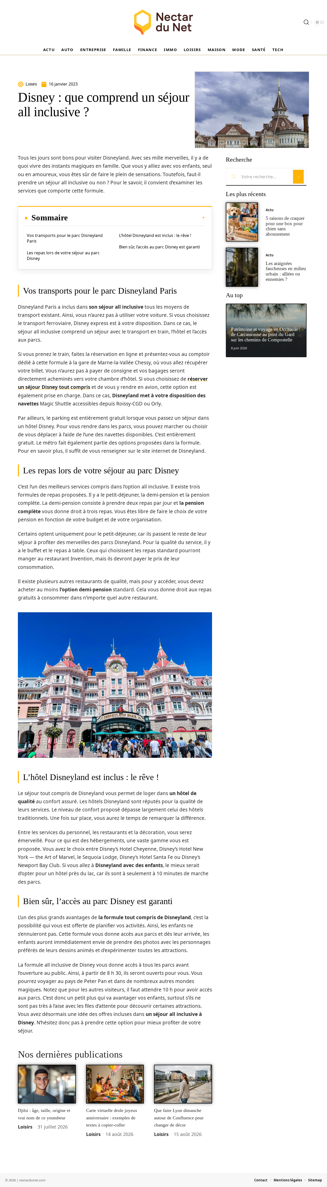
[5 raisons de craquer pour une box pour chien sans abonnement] (242, 222)
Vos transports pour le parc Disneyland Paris (65, 238)
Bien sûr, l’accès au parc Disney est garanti (159, 247)
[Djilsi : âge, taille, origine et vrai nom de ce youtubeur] (47, 1084)
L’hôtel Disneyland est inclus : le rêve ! (155, 235)
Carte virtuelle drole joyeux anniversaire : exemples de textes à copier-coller (111, 1118)
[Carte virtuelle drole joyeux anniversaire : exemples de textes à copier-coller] (115, 1084)
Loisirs (25, 1126)
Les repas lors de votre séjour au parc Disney (63, 255)
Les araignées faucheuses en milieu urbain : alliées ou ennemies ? (286, 271)
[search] (306, 22)
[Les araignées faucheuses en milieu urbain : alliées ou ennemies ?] (242, 267)
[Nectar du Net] (163, 22)
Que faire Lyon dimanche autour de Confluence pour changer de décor (179, 1118)
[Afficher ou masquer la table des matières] (136, 218)
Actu (270, 210)
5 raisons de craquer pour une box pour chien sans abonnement (285, 226)
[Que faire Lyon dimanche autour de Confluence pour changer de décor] (183, 1084)
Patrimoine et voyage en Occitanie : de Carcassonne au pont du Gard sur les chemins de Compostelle (265, 335)
